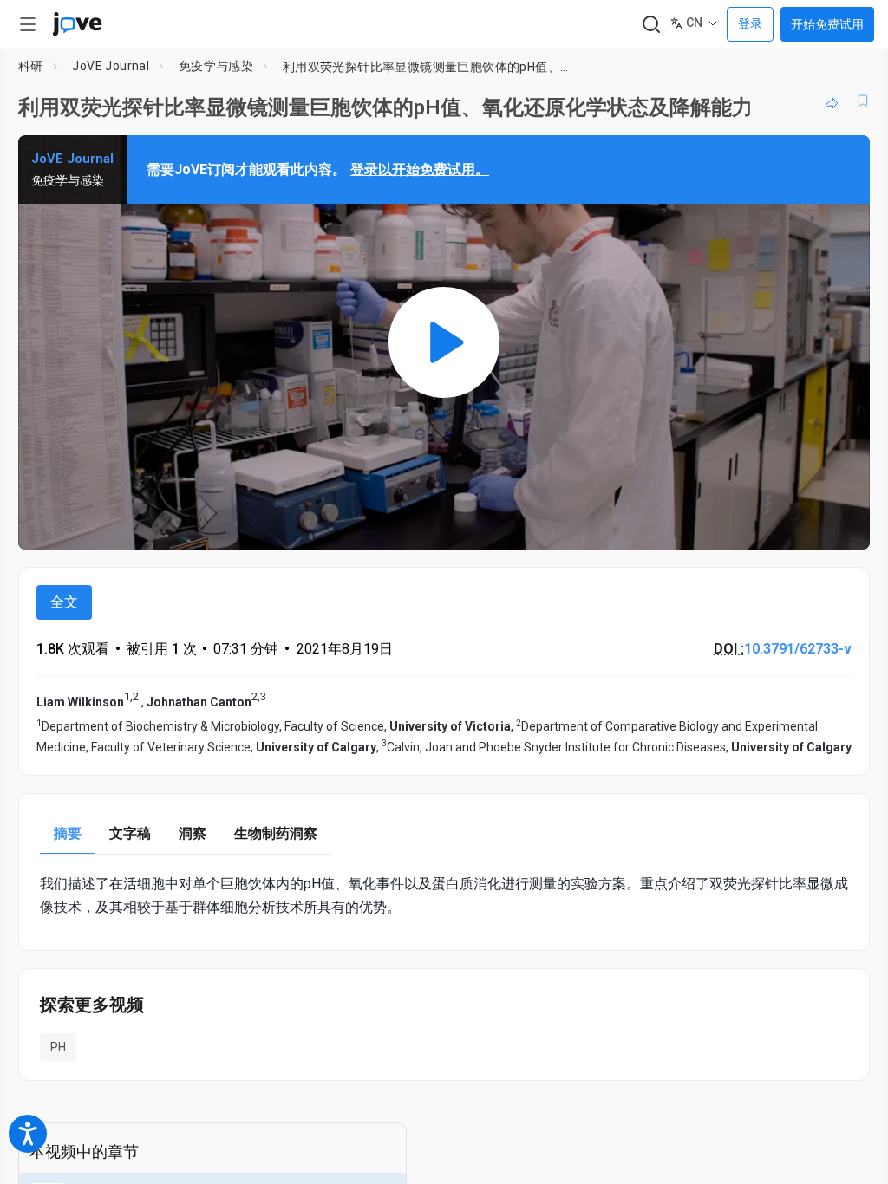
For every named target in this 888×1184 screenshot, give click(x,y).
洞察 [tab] (192, 833)
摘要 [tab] (68, 833)
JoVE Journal (110, 66)
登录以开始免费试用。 (419, 169)
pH (58, 1047)
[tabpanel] (444, 895)
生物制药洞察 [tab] (275, 833)
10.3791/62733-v (798, 649)
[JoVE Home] (77, 24)
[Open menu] (28, 24)
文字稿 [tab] (130, 833)
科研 (30, 66)
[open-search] (650, 24)
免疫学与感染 (216, 66)
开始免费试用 (827, 24)
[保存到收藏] (863, 100)
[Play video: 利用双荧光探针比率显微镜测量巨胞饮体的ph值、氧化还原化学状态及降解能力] (444, 342)
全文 (64, 602)
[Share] (832, 100)
